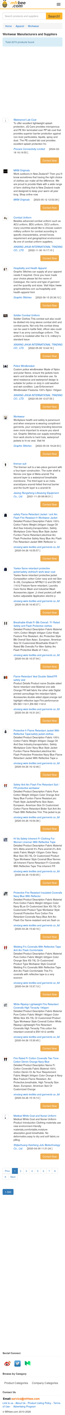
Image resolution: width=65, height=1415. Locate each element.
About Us (20, 1403)
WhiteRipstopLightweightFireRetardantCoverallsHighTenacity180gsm (36, 1005)
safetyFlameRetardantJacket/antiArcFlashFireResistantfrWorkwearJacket (36, 515)
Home (8, 26)
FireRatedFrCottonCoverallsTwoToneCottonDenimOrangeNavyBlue (36, 1059)
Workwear (33, 26)
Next (12, 1176)
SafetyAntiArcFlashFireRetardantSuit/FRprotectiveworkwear (36, 786)
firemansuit (20, 463)
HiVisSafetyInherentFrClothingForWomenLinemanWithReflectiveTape (34, 840)
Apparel (20, 26)
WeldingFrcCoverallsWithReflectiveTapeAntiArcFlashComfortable (37, 948)
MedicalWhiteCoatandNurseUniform (35, 1115)
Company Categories (45, 1383)
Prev (7, 1171)
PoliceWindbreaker (24, 366)
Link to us (8, 1403)
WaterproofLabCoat (25, 119)
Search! (54, 16)
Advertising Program (24, 1406)
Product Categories (16, 1383)
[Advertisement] (32, 82)
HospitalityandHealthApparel (30, 268)
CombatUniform (23, 217)
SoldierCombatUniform (27, 315)
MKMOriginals (22, 170)
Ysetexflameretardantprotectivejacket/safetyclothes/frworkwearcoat (34, 570)
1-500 (8, 1192)
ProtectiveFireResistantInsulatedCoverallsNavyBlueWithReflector (38, 894)
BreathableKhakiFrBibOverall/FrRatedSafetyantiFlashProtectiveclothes (37, 624)
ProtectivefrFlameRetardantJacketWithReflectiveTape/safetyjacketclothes (36, 732)
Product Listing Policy (39, 1403)
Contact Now (50, 160)
